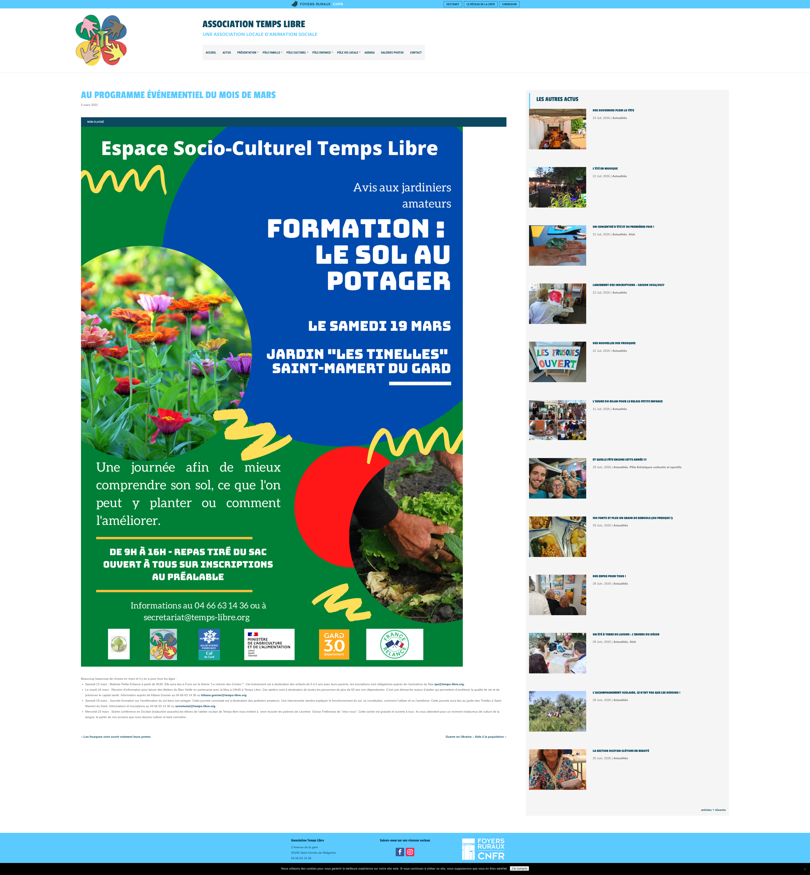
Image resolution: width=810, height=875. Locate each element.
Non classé (95, 121)
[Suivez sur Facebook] (400, 852)
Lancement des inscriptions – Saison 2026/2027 (628, 285)
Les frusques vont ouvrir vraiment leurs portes (117, 736)
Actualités (619, 118)
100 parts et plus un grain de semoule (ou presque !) (633, 518)
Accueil (211, 52)
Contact (416, 52)
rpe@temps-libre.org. (449, 684)
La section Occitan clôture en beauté (621, 751)
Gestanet (452, 4)
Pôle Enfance (321, 52)
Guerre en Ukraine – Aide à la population (475, 736)
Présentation (246, 52)
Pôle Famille (271, 52)
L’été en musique (605, 168)
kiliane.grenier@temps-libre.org (224, 695)
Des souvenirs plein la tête (613, 110)
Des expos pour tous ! (609, 576)
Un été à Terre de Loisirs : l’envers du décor (626, 634)
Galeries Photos (392, 52)
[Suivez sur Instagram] (410, 852)
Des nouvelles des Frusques (614, 343)
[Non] (805, 869)
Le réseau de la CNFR (481, 4)
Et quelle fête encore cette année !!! (620, 459)
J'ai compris (519, 868)
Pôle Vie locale (347, 52)
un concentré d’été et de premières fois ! (623, 227)
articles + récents (713, 810)
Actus (227, 52)
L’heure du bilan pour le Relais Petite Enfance (628, 401)
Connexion (509, 4)
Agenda (369, 52)
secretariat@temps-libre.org (195, 706)
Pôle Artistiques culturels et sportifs (656, 467)
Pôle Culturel (296, 52)
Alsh (632, 234)
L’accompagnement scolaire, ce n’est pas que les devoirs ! (636, 692)
